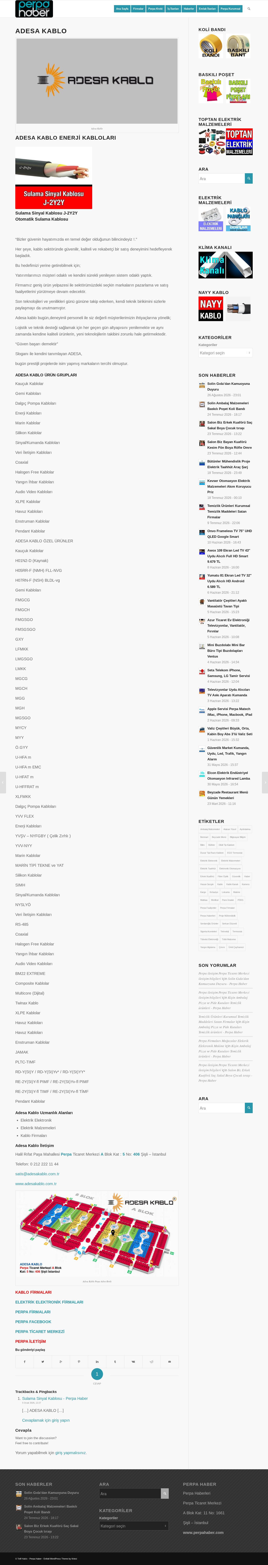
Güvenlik (236, 876)
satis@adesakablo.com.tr (37, 1174)
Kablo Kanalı (232, 884)
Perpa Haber (35, 1559)
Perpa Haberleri (207, 916)
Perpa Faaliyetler (208, 908)
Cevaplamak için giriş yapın (46, 1420)
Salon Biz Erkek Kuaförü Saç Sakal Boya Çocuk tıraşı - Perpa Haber (225, 1075)
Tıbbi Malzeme (229, 939)
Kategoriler (208, 345)
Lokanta (226, 892)
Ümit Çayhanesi (236, 947)
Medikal (214, 900)
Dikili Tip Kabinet (226, 845)
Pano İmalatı (228, 900)
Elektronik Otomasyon (230, 868)
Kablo (220, 884)
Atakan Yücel (229, 829)
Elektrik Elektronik (208, 860)
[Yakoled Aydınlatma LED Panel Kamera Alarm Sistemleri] (3, 782)
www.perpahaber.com (203, 1532)
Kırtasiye (214, 892)
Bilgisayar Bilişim (238, 837)
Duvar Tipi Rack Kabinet (211, 853)
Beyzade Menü (219, 837)
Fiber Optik (223, 876)
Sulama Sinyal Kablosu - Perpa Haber (55, 1398)
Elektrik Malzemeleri (230, 860)
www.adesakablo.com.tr (36, 1184)
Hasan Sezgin (207, 884)
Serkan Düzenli (229, 923)
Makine (236, 892)
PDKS (240, 900)
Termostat (237, 931)
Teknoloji (225, 931)
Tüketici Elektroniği (209, 939)
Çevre (222, 947)
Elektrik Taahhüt (208, 868)
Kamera (245, 884)
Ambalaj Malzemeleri (210, 829)
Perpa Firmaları (227, 908)
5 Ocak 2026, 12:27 (31, 1403)
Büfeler (211, 845)
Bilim (202, 845)
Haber (247, 876)
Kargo (203, 892)
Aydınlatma (245, 829)
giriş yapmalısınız (70, 1453)
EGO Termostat (234, 853)
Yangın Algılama (207, 947)
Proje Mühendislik (227, 916)
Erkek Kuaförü (207, 876)
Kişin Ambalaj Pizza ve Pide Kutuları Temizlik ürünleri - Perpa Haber (223, 1002)
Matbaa (203, 900)
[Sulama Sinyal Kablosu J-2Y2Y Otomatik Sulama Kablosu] (265, 782)
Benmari (204, 837)
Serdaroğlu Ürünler (209, 923)
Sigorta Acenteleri (208, 931)
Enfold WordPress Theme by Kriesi (60, 1559)
